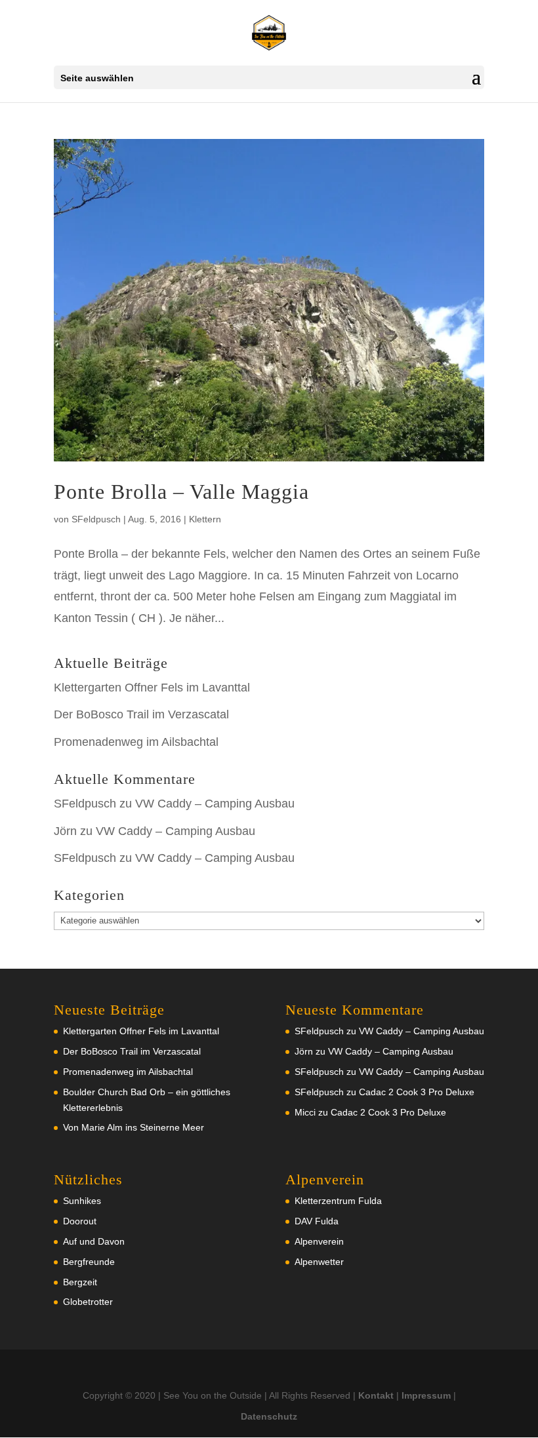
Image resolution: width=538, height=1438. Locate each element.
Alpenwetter (319, 1261)
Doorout (79, 1221)
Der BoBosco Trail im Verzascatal (141, 714)
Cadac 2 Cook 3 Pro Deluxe (416, 1092)
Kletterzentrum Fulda (338, 1200)
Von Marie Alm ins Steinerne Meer (133, 1127)
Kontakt (376, 1395)
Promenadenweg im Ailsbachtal (136, 741)
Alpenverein (319, 1241)
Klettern (205, 519)
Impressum (426, 1395)
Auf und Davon (94, 1241)
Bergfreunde (89, 1261)
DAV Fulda (317, 1221)
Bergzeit (80, 1282)
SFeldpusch (96, 519)
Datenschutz (269, 1416)
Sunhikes (82, 1200)
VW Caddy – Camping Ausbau (215, 803)
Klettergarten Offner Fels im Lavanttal (152, 687)
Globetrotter (88, 1301)
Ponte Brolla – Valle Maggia (181, 491)
